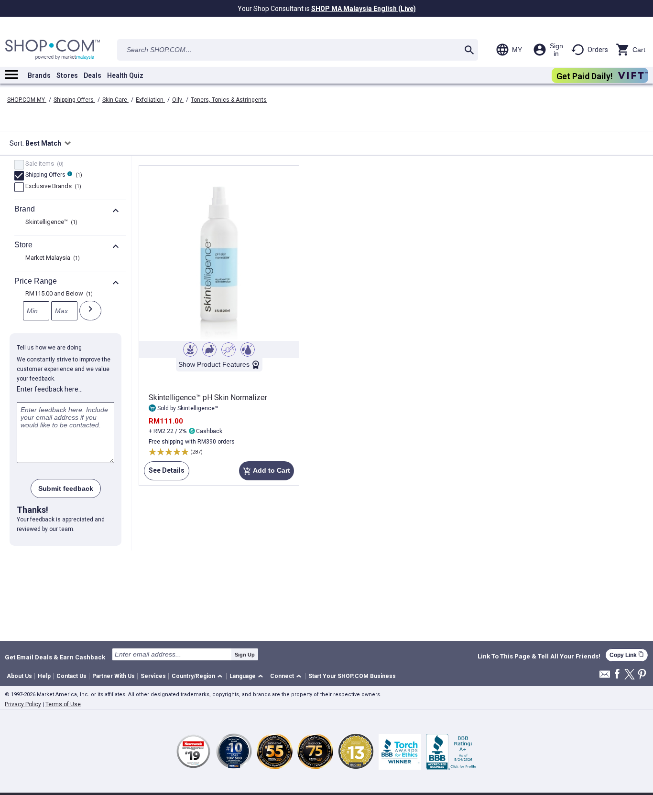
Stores (67, 75)
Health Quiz (125, 75)
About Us (19, 676)
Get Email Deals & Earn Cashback (55, 657)
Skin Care (115, 99)
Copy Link (626, 654)
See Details (164, 473)
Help (44, 676)
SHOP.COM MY (26, 99)
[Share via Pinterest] (642, 675)
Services (153, 676)
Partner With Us (113, 676)
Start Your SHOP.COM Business (352, 676)
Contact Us (71, 676)
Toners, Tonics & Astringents (229, 99)
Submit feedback (65, 488)
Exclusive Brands (52, 186)
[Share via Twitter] (629, 675)
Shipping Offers (74, 99)
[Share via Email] (604, 676)
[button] (199, 676)
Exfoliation (150, 99)
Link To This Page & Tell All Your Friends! (539, 656)
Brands (39, 75)
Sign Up (245, 654)
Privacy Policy (23, 704)
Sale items (43, 164)
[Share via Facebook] (617, 674)
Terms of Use (63, 704)
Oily (178, 99)
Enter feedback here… (50, 389)
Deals (92, 75)
